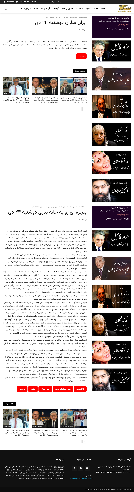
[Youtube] (28, 2)
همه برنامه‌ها (73, 17)
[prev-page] (80, 109)
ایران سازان (65, 17)
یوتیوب (81, 56)
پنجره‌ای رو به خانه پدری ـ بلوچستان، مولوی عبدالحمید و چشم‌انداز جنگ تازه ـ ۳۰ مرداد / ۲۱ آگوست (45, 100)
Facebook (11, 2)
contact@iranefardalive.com (81, 479)
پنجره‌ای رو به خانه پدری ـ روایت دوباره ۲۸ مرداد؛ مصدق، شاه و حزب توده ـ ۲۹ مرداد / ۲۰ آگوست (74, 100)
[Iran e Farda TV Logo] (124, 9)
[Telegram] (17, 2)
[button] (6, 8)
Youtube (34, 2)
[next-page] (84, 109)
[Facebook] (4, 2)
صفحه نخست (83, 17)
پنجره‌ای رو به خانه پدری (38, 94)
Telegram (22, 2)
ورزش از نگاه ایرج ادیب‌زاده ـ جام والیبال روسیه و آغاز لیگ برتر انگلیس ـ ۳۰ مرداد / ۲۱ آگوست (16, 100)
